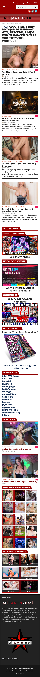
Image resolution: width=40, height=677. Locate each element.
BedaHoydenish (9, 122)
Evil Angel (6, 391)
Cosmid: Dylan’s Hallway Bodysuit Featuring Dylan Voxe (17, 210)
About (8, 671)
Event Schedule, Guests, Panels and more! (20, 289)
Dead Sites (30, 671)
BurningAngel (8, 386)
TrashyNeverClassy (11, 412)
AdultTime (5, 69)
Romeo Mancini (13, 35)
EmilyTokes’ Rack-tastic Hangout (16, 449)
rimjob (29, 32)
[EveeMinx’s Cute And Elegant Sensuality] (20, 466)
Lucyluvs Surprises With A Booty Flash (23, 3)
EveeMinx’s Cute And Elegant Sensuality (19, 482)
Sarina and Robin (10, 409)
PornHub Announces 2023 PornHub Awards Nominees (18, 119)
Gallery (21, 161)
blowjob (8, 29)
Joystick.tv (7, 404)
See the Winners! (20, 256)
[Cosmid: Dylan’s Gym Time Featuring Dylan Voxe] (20, 148)
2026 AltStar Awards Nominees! (20, 300)
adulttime (16, 26)
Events (4, 116)
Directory (20, 674)
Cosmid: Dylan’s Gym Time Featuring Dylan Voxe (19, 164)
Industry (10, 116)
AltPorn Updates (14, 69)
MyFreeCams (8, 407)
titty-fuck (16, 38)
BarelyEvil (6, 381)
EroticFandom (8, 389)
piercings (16, 32)
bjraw (30, 26)
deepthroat (25, 29)
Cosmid (16, 161)
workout (9, 41)
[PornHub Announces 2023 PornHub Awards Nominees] (20, 102)
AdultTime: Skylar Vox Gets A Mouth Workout (18, 73)
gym (5, 32)
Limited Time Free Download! (20, 332)
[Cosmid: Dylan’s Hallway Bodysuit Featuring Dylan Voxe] (20, 193)
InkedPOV (7, 399)
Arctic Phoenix (9, 213)
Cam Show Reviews (8, 447)
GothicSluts (7, 396)
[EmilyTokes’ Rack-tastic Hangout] (20, 433)
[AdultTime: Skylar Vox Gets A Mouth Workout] (20, 56)
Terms (22, 671)
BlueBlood (7, 383)
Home (4, 23)
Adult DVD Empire (10, 376)
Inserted (6, 402)
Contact (15, 671)
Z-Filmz (5, 415)
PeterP (6, 76)
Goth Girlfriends (9, 394)
